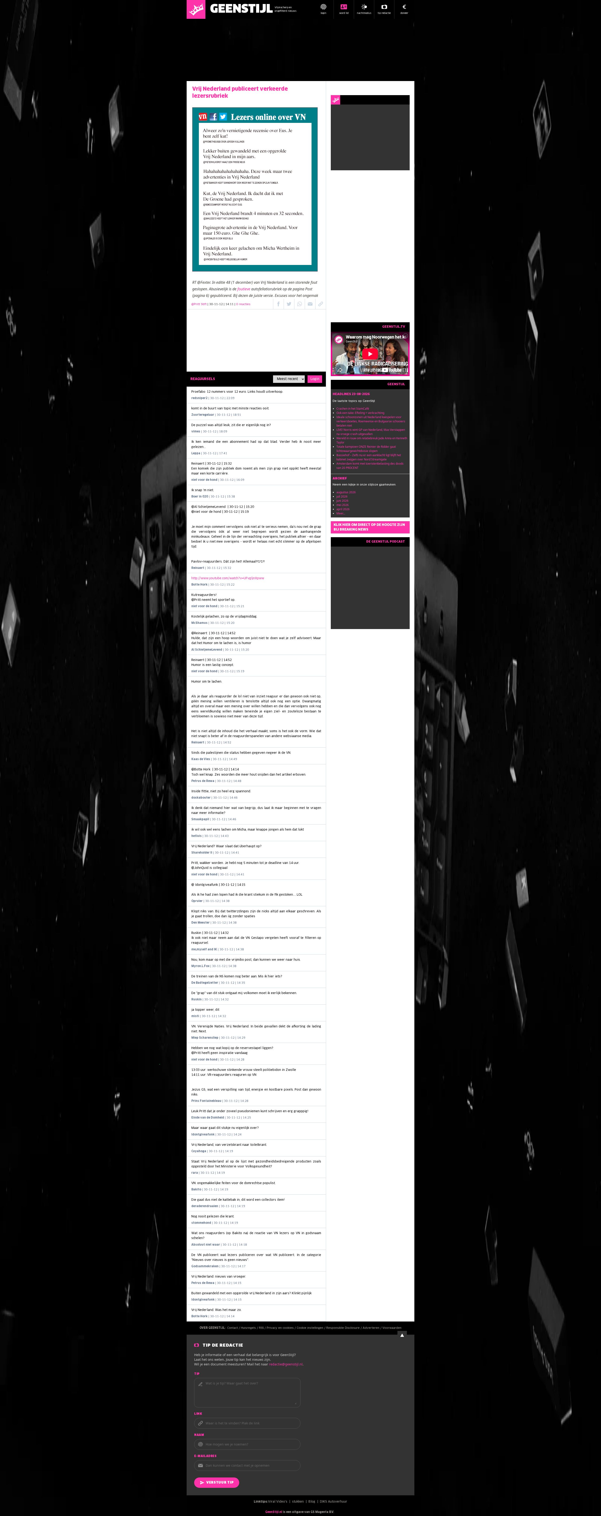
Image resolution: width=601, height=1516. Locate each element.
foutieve (243, 289)
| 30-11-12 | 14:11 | (229, 304)
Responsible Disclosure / (344, 1328)
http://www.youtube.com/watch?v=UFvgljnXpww (227, 578)
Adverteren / (372, 1328)
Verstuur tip (220, 1482)
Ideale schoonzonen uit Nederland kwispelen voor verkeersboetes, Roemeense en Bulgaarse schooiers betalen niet (370, 421)
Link (198, 1414)
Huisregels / (250, 1328)
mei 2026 (342, 505)
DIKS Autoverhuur (333, 1501)
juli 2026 (341, 496)
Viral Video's (277, 1501)
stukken (298, 1501)
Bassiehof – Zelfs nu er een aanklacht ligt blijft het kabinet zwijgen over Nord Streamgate (368, 457)
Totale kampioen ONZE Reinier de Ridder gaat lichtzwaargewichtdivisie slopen (366, 449)
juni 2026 (342, 501)
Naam (199, 1435)
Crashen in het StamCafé (352, 409)
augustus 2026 (346, 492)
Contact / (234, 1328)
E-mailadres (205, 1456)
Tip (197, 1374)
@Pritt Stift (199, 304)
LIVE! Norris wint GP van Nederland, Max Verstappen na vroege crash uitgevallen (370, 432)
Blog (311, 1501)
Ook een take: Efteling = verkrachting (360, 413)
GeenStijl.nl (273, 1512)
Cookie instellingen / (311, 1328)
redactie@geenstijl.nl (286, 1364)
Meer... (340, 513)
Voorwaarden (391, 1328)
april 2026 (343, 509)
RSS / (263, 1328)
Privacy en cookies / (282, 1328)
